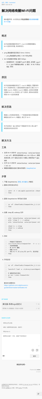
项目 (6, 2)
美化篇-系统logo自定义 (21, 304)
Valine (38, 369)
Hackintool (12, 2)
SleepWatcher (31, 168)
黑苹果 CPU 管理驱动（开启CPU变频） (21, 308)
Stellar (20, 388)
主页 (3, 2)
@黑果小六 (9, 388)
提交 (34, 356)
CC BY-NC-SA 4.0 (27, 384)
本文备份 (25, 182)
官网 (19, 182)
